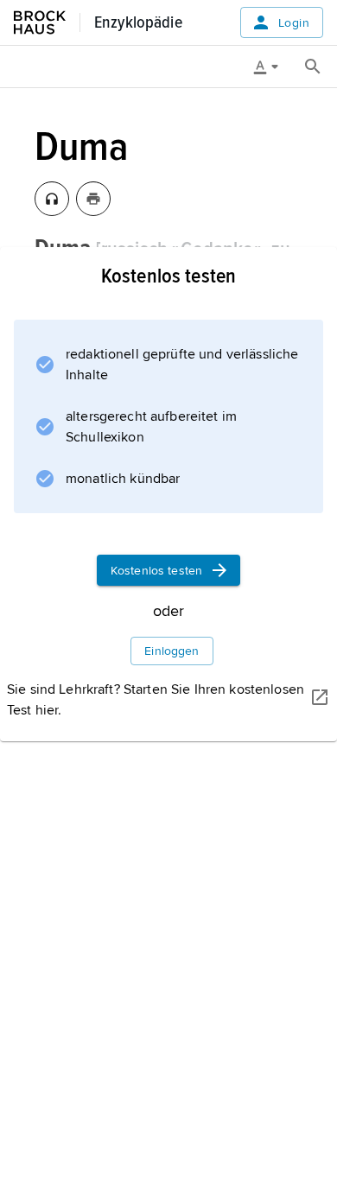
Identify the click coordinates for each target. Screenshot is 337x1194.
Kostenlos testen (156, 570)
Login (293, 23)
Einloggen (171, 651)
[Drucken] (93, 198)
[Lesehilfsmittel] (272, 66)
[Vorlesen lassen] (52, 198)
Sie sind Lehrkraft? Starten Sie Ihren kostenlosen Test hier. (155, 700)
